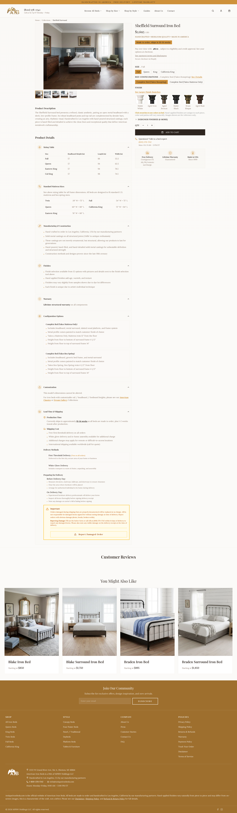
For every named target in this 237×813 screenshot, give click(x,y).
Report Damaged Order (91, 534)
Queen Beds (10, 727)
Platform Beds (69, 741)
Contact (171, 11)
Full (138, 72)
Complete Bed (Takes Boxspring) (151, 82)
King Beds (10, 732)
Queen (146, 72)
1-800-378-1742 (36, 782)
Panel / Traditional (71, 732)
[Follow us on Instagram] (222, 809)
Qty (137, 125)
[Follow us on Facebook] (218, 809)
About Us (158, 11)
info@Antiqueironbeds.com (62, 782)
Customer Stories (128, 732)
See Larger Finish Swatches (147, 92)
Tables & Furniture (71, 746)
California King (167, 72)
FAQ (122, 741)
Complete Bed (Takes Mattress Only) (186, 82)
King (155, 72)
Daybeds (66, 737)
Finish (138, 87)
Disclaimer (183, 751)
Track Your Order (186, 746)
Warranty (182, 737)
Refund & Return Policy (114, 799)
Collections (46, 20)
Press (123, 727)
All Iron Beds (11, 722)
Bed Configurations (168, 77)
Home (37, 20)
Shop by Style (130, 11)
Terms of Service (185, 756)
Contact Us (126, 737)
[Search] (213, 11)
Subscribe (145, 701)
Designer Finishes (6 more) (153, 119)
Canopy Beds (69, 722)
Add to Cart (172, 132)
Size (140, 67)
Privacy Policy (184, 722)
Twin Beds (10, 737)
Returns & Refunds (186, 732)
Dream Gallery (60, 400)
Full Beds (9, 741)
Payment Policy (185, 741)
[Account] (221, 11)
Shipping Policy (185, 727)
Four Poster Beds (70, 727)
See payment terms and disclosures (151, 55)
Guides (147, 11)
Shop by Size (112, 11)
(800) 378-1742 (145, 142)
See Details (196, 77)
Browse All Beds (91, 11)
